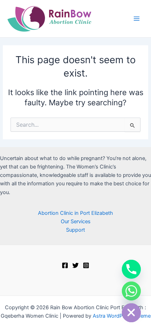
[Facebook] (65, 265)
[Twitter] (75, 265)
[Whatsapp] (131, 291)
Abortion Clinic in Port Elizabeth (75, 213)
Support (75, 230)
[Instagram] (86, 265)
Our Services (76, 221)
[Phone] (131, 269)
